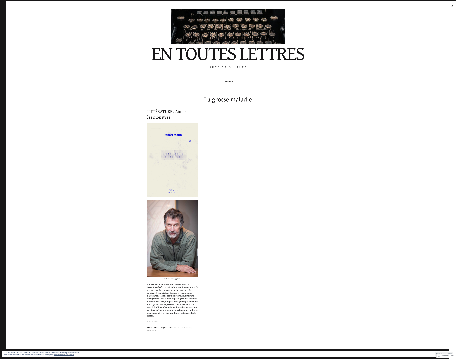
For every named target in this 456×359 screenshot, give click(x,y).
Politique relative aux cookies (64, 355)
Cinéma (180, 328)
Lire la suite (153, 322)
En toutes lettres (228, 54)
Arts (174, 328)
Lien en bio (228, 81)
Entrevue (188, 328)
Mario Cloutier (153, 328)
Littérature (151, 330)
